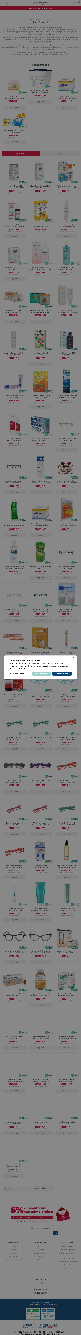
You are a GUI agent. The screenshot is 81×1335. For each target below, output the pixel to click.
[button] (17, 674)
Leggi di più (22, 668)
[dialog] (40, 667)
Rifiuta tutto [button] (41, 674)
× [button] (73, 658)
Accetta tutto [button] (62, 674)
